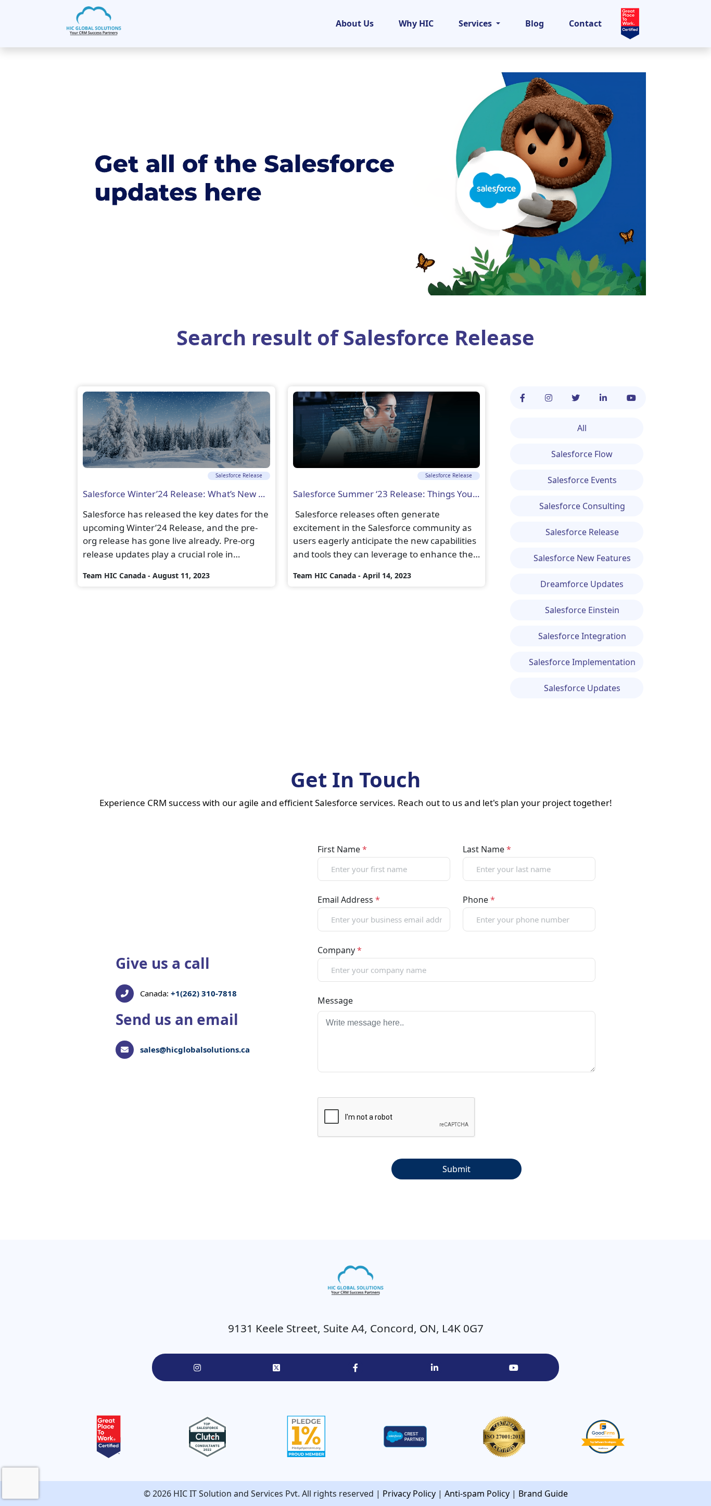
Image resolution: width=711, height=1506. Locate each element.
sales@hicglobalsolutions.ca (195, 1049)
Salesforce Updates (582, 688)
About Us (355, 23)
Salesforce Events (582, 480)
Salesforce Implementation (582, 662)
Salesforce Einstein (582, 610)
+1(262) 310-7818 (204, 993)
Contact (585, 23)
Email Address (349, 899)
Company (340, 950)
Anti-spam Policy (477, 1493)
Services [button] (476, 23)
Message (335, 1000)
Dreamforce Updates (582, 584)
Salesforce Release (439, 337)
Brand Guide (543, 1493)
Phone (479, 899)
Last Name (487, 849)
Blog (534, 23)
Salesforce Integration (582, 636)
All (582, 428)
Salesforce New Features (582, 558)
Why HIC (416, 23)
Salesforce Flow (582, 454)
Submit (456, 1169)
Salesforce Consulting (582, 506)
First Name (342, 849)
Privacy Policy (409, 1493)
